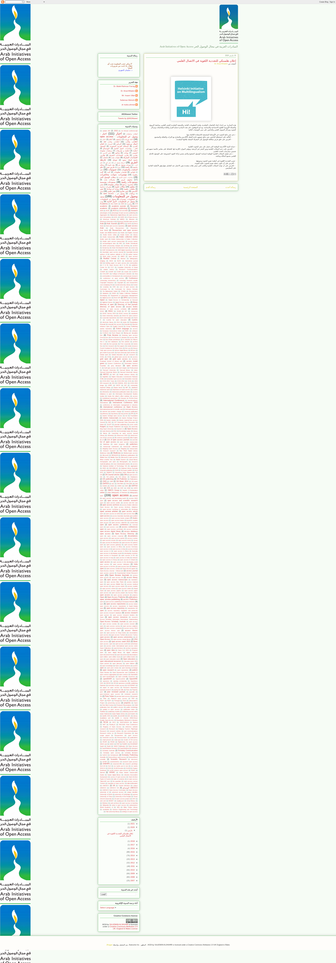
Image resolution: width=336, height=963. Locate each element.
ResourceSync (122, 737)
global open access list (122, 357)
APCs (122, 224)
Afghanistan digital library (118, 215)
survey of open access (118, 777)
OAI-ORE (129, 483)
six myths (134, 766)
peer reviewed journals (116, 692)
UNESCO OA (114, 788)
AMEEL (122, 219)
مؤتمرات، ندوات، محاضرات (113, 174)
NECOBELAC (113, 468)
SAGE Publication (119, 746)
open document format (107, 654)
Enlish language (122, 329)
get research (130, 354)
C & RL (125, 265)
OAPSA (135, 486)
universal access (117, 792)
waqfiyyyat (120, 801)
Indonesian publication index (121, 392)
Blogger (109, 945)
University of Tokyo (106, 796)
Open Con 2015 (123, 650)
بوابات (126, 153)
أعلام (110, 139)
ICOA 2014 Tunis (108, 381)
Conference (133, 278)
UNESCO (106, 785)
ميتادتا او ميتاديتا (113, 189)
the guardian (117, 781)
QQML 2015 (106, 716)
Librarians (110, 435)
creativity (106, 287)
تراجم (117, 153)
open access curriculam (115, 529)
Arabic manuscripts (109, 237)
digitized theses (107, 302)
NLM (116, 470)
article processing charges (111, 245)
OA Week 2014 (122, 481)
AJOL (115, 217)
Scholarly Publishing (130, 755)
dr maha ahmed (128, 105)
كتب (108, 172)
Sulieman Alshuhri (127, 100)
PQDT (109, 700)
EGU (118, 322)
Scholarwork (114, 755)
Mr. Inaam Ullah (128, 95)
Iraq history (114, 413)
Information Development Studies (127, 394)
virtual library (131, 801)
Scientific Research (119, 759)
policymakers (133, 700)
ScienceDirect (133, 757)
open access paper (131, 590)
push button (131, 714)
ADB (101, 210)
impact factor (118, 387)
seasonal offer (117, 764)
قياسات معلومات (120, 172)
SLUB (128, 768)
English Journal (118, 326)
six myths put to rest (121, 766)
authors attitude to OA (117, 254)
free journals (113, 344)
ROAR (105, 742)
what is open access (119, 805)
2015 (116, 131)
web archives (115, 803)
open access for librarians (110, 542)
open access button (117, 520)
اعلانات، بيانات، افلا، (111, 142)
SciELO (105, 755)
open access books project (121, 518)
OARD (119, 486)
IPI (137, 413)
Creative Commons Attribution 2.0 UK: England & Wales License (124, 927)
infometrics (105, 392)
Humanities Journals (131, 379)
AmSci (129, 223)
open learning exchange (130, 668)
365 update (106, 131)
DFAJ (126, 298)
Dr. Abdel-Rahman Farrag (124, 86)
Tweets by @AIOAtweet (128, 118)
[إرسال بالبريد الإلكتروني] (234, 174)
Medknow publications (128, 455)
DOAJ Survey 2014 (109, 313)
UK (114, 786)
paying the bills (118, 690)
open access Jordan (113, 568)
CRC (114, 287)
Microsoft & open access (129, 457)
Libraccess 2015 (122, 435)
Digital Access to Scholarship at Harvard (123, 300)
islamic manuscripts (111, 418)
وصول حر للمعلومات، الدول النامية (121, 201)
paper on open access (111, 687)
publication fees (105, 707)
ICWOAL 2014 (122, 383)
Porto (124, 700)
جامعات (105, 157)
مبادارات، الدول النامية (126, 177)
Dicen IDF (117, 297)
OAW (128, 488)
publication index (129, 709)
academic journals (119, 206)
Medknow (116, 453)
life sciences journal (121, 437)
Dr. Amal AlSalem (128, 91)
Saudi (108, 746)
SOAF (133, 770)
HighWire (105, 377)
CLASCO (135, 271)
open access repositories (116, 604)
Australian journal (132, 252)
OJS (108, 488)
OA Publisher (122, 479)
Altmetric (132, 219)
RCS (114, 722)
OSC (101, 683)
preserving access (114, 703)
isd (126, 416)
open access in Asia (118, 549)
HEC (114, 374)
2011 (132, 866)
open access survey (113, 626)
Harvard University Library (129, 372)
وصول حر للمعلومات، (108, 199)
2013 (132, 859)
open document (122, 654)
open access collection (119, 522)
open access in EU (128, 555)
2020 (132, 827)
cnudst (126, 271)
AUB (136, 250)
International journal (131, 409)
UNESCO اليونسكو (130, 788)
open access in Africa (114, 547)
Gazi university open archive (126, 352)
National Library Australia (129, 468)
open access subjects (130, 626)
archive (135, 245)
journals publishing (121, 424)
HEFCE (106, 374)
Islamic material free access (128, 420)
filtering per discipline (131, 333)
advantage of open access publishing (123, 213)
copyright (120, 282)
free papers (121, 346)
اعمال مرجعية (132, 144)
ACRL (108, 210)
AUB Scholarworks (108, 250)
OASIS (105, 486)
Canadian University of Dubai (127, 267)
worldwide (106, 809)
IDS (113, 383)
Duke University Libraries (111, 315)
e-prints (135, 320)
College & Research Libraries (122, 274)
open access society (110, 624)
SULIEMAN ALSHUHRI (118, 924)
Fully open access (106, 350)
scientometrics (114, 761)
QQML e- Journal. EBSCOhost (126, 718)
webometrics (133, 805)
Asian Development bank (120, 248)
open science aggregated (108, 674)
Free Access (112, 335)
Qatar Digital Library (118, 714)
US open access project (122, 799)
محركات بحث (109, 180)
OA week (135, 481)
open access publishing (110, 599)
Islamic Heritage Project (130, 418)
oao (113, 483)
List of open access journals (118, 440)
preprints (127, 703)
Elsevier (135, 324)
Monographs (124, 461)
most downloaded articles (121, 464)
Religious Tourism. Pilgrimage (128, 729)
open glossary (117, 663)
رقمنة (127, 167)
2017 (132, 845)
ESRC (127, 331)
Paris (127, 690)
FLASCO (105, 333)
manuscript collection (130, 446)
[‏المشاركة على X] (230, 174)
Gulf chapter (123, 368)
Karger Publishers (115, 426)
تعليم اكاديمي (107, 153)
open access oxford (108, 588)
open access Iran (123, 566)
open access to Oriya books (116, 633)
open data (111, 650)
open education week (113, 659)
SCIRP (105, 761)
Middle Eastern (121, 459)
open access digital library (110, 531)
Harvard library (125, 370)
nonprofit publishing (106, 470)
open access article (130, 511)
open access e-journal (115, 536)
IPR (132, 413)
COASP (110, 271)
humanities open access (114, 379)
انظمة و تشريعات (122, 151)
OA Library (122, 477)
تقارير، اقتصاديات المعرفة (119, 155)
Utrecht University (106, 799)
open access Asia (129, 513)
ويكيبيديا (129, 204)
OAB (111, 481)
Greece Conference (114, 363)
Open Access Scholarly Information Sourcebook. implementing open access (119, 619)
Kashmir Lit (120, 429)
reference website (131, 727)
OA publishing (108, 479)
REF (104, 724)
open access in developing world (110, 553)
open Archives (118, 648)
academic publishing (119, 208)
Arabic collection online (128, 237)
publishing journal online (130, 711)
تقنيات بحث (115, 157)
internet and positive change (112, 411)
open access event (124, 540)
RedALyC (112, 724)
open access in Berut (121, 551)
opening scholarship (120, 681)
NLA (136, 470)
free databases (113, 341)
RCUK (105, 722)
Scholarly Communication (128, 750)
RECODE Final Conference (128, 724)
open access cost (112, 527)
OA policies (110, 477)
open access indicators (121, 564)
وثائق (101, 191)
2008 (132, 877)
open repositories (122, 670)
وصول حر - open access (114, 193)
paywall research (105, 690)
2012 (132, 863)
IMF (126, 387)
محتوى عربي (126, 180)
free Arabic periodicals (113, 339)
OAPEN (106, 484)
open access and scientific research (122, 500)
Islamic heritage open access (112, 416)
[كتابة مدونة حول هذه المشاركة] (232, 174)
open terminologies (109, 676)
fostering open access (130, 335)
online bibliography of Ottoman (117, 492)
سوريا (119, 167)
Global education (117, 354)
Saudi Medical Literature (109, 748)
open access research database (110, 613)
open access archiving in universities (115, 509)
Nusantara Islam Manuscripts (125, 472)
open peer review (113, 668)
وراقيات (132, 193)
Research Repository (124, 733)
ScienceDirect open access (117, 757)
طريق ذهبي (110, 167)
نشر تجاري (124, 191)
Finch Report (116, 333)
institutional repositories (110, 398)
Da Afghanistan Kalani (110, 291)
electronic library (108, 322)
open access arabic (113, 503)
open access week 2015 (121, 641)
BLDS (119, 261)
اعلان (104, 139)
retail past (117, 740)
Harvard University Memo (108, 372)
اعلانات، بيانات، (131, 142)
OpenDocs (134, 681)
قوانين (132, 172)
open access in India (123, 557)
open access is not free (107, 566)
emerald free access (115, 324)
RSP (118, 744)
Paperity (135, 690)
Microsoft (105, 455)
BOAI (111, 261)
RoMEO (124, 744)
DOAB (119, 311)
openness (106, 681)
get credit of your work (107, 352)
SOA (109, 768)
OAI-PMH (120, 483)
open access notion (124, 588)
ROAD (112, 742)
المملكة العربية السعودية (119, 146)
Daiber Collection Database (128, 293)
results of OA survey (131, 740)
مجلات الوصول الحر (108, 177)
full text (133, 350)
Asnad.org (105, 248)
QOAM (122, 716)
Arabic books (124, 235)
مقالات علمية (120, 187)
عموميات (112, 169)
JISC (109, 422)
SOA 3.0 (102, 768)
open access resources (117, 617)
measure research (109, 451)
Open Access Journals (119, 575)
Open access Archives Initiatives (126, 507)
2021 (132, 824)
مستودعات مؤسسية (108, 182)
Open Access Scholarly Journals (113, 622)
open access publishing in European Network (120, 601)
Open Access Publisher (116, 597)
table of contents (119, 779)
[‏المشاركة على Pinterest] (225, 174)
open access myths (118, 586)
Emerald (127, 324)
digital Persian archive (122, 302)
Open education (129, 659)
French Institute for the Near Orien (111, 348)
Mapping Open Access (110, 448)
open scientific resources (126, 676)
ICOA (129, 381)
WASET (111, 801)
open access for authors (130, 542)
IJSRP (110, 385)
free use (127, 348)
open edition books (129, 657)
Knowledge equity (124, 431)
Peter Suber (109, 696)
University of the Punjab (123, 796)
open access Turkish (118, 635)
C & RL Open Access (111, 265)
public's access (118, 707)
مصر (101, 185)
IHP (125, 385)
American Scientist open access (127, 221)
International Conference (113, 400)
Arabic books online (110, 235)
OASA (112, 486)
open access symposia (113, 628)
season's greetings (131, 764)
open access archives (111, 505)
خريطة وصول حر (119, 162)
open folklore (130, 663)
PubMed (102, 711)
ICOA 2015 (134, 383)
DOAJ (110, 311)
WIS (118, 807)
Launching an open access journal (125, 433)
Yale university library (112, 811)
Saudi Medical (124, 748)
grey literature (116, 365)
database (106, 293)
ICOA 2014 (120, 381)
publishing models (114, 711)
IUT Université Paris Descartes (124, 422)
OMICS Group (113, 490)
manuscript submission (111, 446)
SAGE (112, 744)
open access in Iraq (106, 557)
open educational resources (110, 661)
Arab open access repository (115, 226)
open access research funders (124, 615)
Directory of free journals (128, 304)
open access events (109, 540)
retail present (107, 740)
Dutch (136, 318)
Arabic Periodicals (132, 243)
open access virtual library (122, 639)
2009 (132, 873)
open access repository (116, 608)
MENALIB (115, 455)
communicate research (130, 276)
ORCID (108, 683)
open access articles (109, 511)
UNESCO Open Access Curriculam (114, 790)
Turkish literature (124, 785)
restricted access (108, 737)
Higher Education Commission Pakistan (125, 377)
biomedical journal (131, 261)
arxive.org (134, 248)
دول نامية (111, 165)
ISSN (101, 420)
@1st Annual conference (129, 131)
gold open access (120, 359)
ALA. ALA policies (105, 217)
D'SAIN (123, 291)
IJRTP (118, 385)
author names (133, 254)
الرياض (118, 144)
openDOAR (107, 679)
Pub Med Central (107, 705)
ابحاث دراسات (132, 134)
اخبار (119, 133)
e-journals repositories (109, 318)
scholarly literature (131, 753)
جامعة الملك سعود (130, 160)
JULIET (109, 424)
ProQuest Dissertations (124, 705)
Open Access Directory (124, 534)
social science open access (119, 770)
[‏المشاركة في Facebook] (227, 174)
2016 (132, 848)
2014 (132, 855)
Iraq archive (124, 413)
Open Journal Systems (122, 666)
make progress (119, 444)
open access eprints (118, 538)
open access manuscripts (117, 580)
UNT (133, 799)
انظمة (135, 151)
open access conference (118, 525)
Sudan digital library (114, 775)
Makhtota (106, 444)
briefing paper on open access (116, 263)
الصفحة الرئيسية (190, 187)
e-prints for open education (116, 320)
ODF (121, 488)
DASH (114, 293)
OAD (104, 481)
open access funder (131, 544)
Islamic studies (111, 420)
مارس (129, 830)
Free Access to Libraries (119, 337)
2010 (132, 870)
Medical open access (131, 453)
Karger (126, 426)
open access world (121, 644)
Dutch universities (125, 318)
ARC (120, 243)
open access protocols (121, 595)
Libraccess (134, 435)
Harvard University (109, 370)
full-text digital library (121, 350)
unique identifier (132, 792)
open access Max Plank (115, 582)
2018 (132, 841)
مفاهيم (132, 187)
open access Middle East (115, 584)
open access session (127, 624)
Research (112, 729)
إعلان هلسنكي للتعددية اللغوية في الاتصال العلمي (120, 834)
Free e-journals (125, 344)
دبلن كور (108, 162)
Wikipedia (106, 805)
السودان (109, 144)
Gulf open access (110, 368)
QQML (115, 716)
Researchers (119, 735)
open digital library (115, 652)
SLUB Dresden (118, 768)
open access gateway (113, 544)
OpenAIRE (133, 679)
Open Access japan (129, 568)
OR (115, 683)
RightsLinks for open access (128, 742)
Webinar (105, 803)
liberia (105, 433)
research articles (115, 731)
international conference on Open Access (120, 407)
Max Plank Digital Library (129, 451)
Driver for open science (130, 315)
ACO (115, 211)
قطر (101, 170)
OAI (136, 483)
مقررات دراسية (105, 187)
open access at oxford (113, 513)
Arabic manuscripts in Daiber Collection (124, 239)
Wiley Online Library (131, 807)
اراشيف (118, 139)
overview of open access (116, 685)
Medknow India (105, 453)
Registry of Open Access (112, 727)
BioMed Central (109, 258)
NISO (104, 468)
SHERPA (106, 764)
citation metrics (108, 269)
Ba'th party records (110, 256)
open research (108, 670)
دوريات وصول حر (124, 165)
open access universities (123, 637)
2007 (132, 880)
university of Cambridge (122, 794)
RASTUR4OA (124, 722)
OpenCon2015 (120, 679)
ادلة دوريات (128, 139)
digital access (106, 297)
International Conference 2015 (125, 403)
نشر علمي (111, 191)
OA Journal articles (112, 475)
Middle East (114, 457)
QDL (128, 716)
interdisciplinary (133, 400)
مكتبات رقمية (129, 189)
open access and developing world (114, 498)
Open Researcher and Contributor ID (125, 672)
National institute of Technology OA (115, 466)
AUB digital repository (125, 250)
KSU (115, 431)
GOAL (109, 357)
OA (125, 474)
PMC (104, 698)
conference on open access (113, 278)
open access (120, 495)
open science (123, 674)
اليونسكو (106, 148)
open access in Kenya (109, 560)
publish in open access (111, 709)
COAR (119, 271)
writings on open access (130, 811)
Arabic (122, 232)
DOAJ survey (123, 313)
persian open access (123, 696)
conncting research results (128, 280)
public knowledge (132, 707)
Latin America (106, 431)
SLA (109, 766)
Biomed (123, 258)
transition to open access (116, 783)
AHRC (122, 217)
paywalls (132, 692)
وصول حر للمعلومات (125, 196)
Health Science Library (127, 374)
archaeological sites (109, 243)
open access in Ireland (127, 560)
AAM (122, 204)
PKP (133, 698)
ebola (124, 322)
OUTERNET (131, 685)
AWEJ (123, 256)
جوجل (115, 160)
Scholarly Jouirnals (108, 750)
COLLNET (106, 274)
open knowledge (107, 666)
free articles (125, 341)
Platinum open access (119, 698)
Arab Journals (112, 224)
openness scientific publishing (128, 683)
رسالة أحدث (230, 187)
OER (115, 488)
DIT (126, 311)
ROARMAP (134, 744)
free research (109, 346)
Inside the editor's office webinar (119, 396)
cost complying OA (106, 285)
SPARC (112, 772)
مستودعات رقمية (129, 182)
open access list (117, 577)
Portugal (117, 700)
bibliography (134, 258)
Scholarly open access (111, 753)
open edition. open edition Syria (110, 657)
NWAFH (109, 472)
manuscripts (134, 448)
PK (101, 696)
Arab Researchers (117, 228)
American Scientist (109, 219)
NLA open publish (126, 470)
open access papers (114, 590)
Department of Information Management (124, 295)
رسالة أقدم (151, 187)
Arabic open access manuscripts (114, 241)
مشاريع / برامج (127, 185)
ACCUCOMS (123, 210)
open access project (118, 593)
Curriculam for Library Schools (126, 289)
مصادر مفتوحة (113, 184)
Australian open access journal (113, 252)
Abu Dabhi (114, 204)
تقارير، (135, 155)
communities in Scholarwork (111, 276)
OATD (136, 488)
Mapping (123, 448)
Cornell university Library (123, 285)
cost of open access (127, 287)
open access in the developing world (125, 562)
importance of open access (121, 389)
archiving (126, 245)
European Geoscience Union (112, 331)
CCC (112, 267)
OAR (126, 486)
